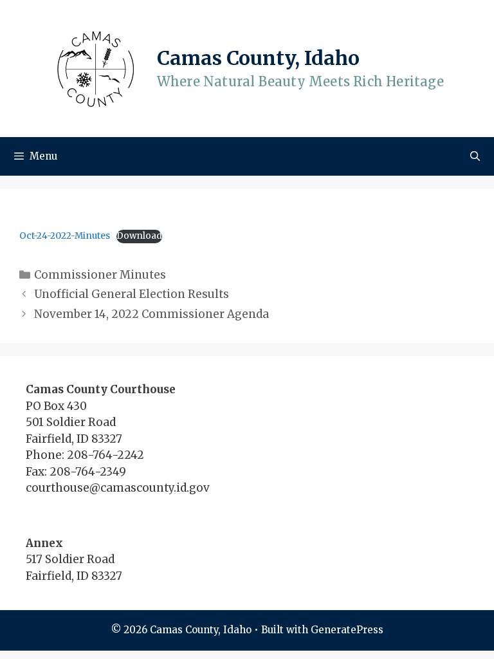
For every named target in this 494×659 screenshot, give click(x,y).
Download (139, 235)
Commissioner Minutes (100, 275)
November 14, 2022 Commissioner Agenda (151, 314)
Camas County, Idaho (258, 58)
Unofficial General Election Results (131, 294)
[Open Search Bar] (475, 156)
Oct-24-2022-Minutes (64, 235)
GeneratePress (347, 630)
